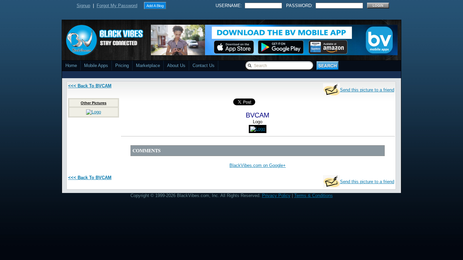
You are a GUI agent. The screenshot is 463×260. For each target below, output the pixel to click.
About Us (176, 65)
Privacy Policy (276, 195)
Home (71, 65)
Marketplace (148, 65)
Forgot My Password (117, 5)
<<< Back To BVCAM (90, 85)
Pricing (122, 65)
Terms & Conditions (313, 195)
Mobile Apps (96, 65)
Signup (83, 5)
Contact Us (204, 65)
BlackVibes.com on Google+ (257, 165)
